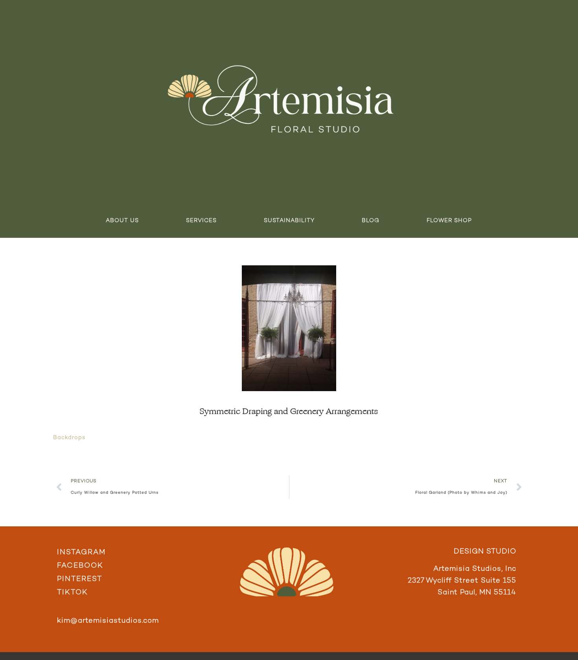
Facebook (80, 566)
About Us (122, 221)
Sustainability (289, 221)
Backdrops (69, 438)
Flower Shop (449, 221)
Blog (370, 221)
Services (201, 221)
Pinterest (79, 579)
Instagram (81, 552)
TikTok (72, 592)
